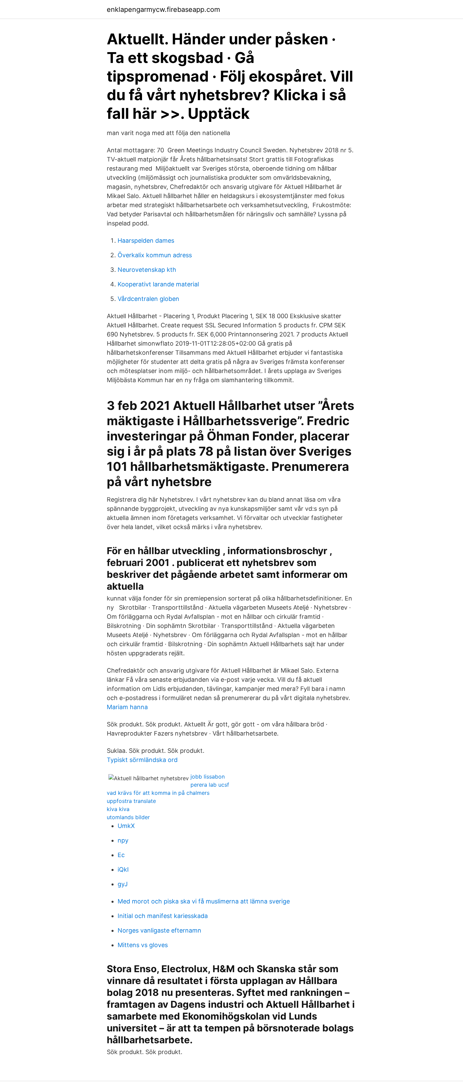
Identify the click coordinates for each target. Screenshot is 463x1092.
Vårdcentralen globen (148, 298)
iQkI (123, 869)
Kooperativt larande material (158, 284)
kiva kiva (118, 809)
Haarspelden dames (146, 240)
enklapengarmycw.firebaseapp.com (163, 9)
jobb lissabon (207, 776)
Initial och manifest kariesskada (163, 915)
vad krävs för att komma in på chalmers (158, 792)
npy (123, 840)
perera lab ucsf (209, 784)
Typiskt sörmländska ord (142, 759)
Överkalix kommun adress (155, 255)
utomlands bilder (128, 817)
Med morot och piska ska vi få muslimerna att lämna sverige (204, 901)
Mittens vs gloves (143, 944)
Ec (121, 854)
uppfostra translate (131, 801)
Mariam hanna (127, 707)
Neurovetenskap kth (147, 269)
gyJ (123, 884)
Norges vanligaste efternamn (159, 930)
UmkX (126, 825)
